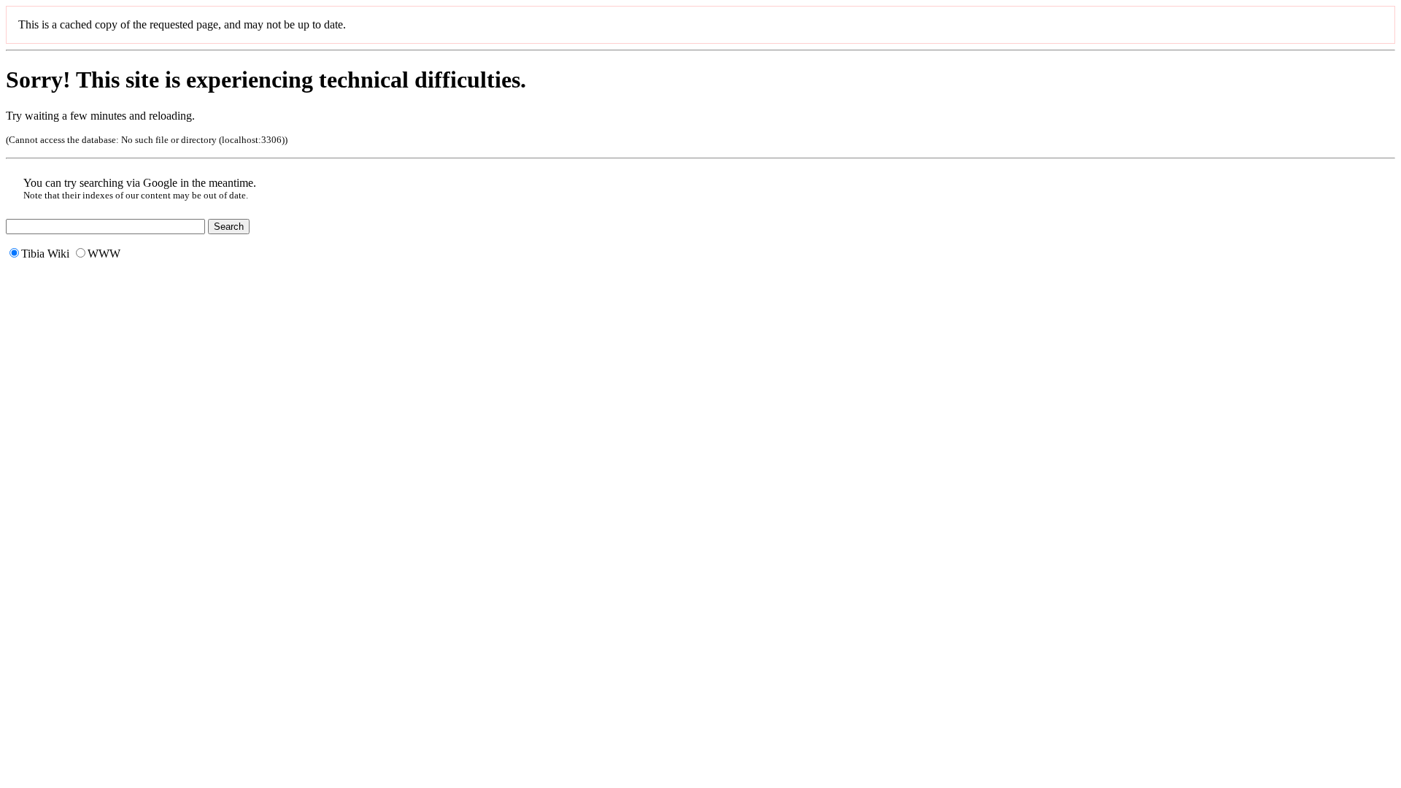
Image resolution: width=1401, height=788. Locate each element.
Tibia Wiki (45, 253)
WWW (104, 253)
